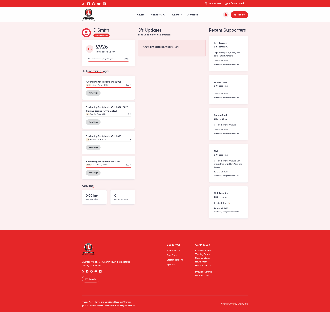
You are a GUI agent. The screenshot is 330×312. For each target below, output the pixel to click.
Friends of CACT (159, 14)
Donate (241, 14)
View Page (93, 93)
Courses (141, 14)
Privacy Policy (87, 302)
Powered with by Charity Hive (234, 304)
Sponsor (171, 264)
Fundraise (177, 14)
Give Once (172, 255)
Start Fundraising (175, 259)
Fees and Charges (123, 302)
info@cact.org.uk (236, 3)
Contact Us (192, 14)
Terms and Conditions (104, 302)
